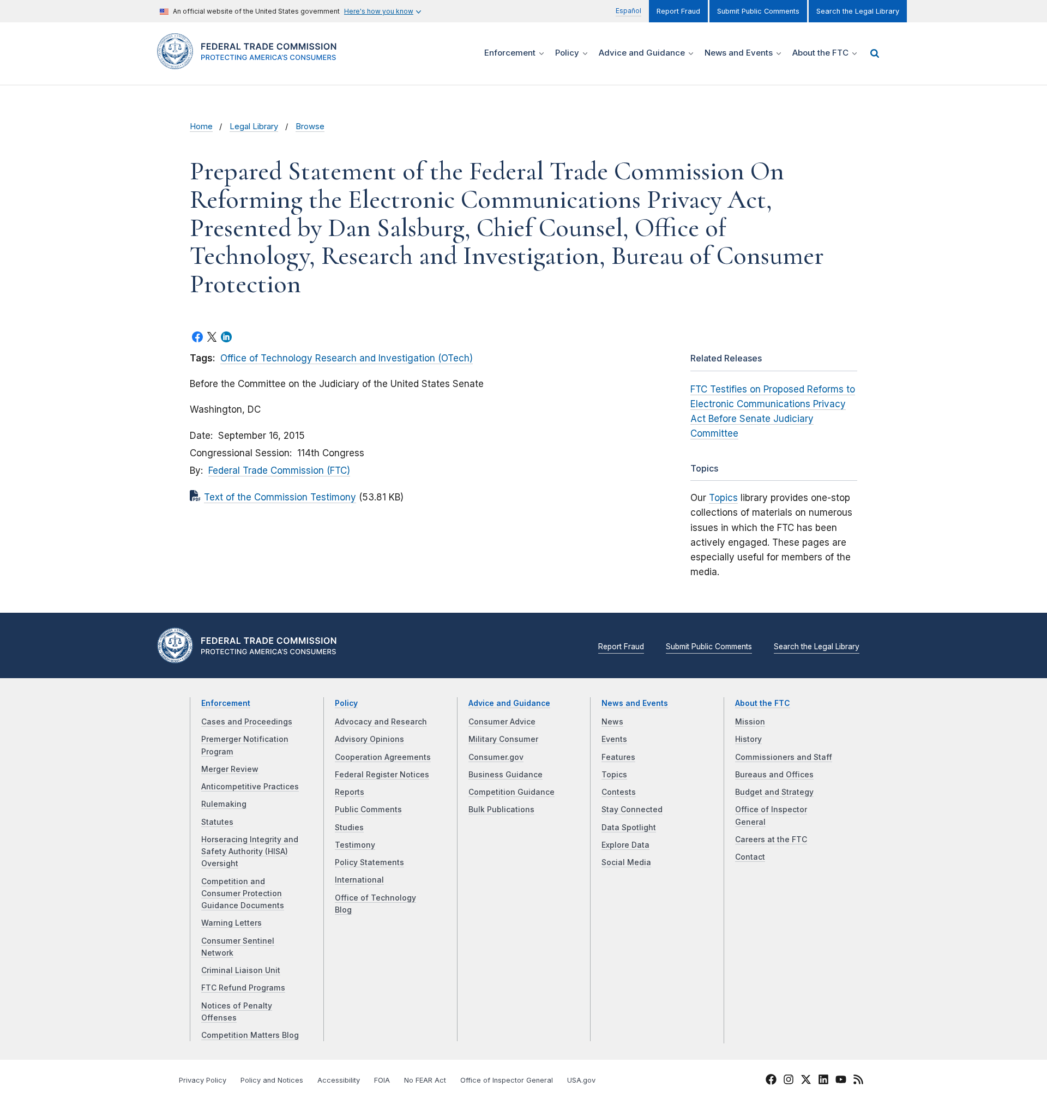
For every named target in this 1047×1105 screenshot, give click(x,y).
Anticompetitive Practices (250, 786)
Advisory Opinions (369, 739)
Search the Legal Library (857, 11)
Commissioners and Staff (783, 757)
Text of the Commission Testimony (280, 497)
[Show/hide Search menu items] (874, 53)
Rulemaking (223, 804)
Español (628, 11)
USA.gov (581, 1080)
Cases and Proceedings (246, 721)
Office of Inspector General (506, 1080)
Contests (618, 792)
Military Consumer (503, 739)
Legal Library (254, 126)
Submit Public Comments (758, 11)
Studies (349, 827)
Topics (723, 497)
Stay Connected (632, 809)
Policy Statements (369, 862)
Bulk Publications (501, 809)
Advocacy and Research (381, 721)
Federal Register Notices (382, 774)
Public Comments (368, 809)
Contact (750, 857)
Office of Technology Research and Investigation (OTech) (346, 358)
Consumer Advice (501, 721)
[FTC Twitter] (806, 1079)
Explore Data (625, 845)
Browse (310, 126)
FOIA (382, 1080)
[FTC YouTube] (840, 1081)
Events (614, 739)
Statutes (217, 822)
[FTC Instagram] (788, 1081)
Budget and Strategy (774, 792)
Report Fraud (678, 11)
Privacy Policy (202, 1080)
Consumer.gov (496, 757)
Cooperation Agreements (383, 757)
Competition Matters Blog (250, 1035)
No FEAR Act (425, 1080)
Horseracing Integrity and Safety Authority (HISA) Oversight (249, 851)
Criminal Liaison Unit (240, 970)
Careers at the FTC (771, 839)
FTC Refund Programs (243, 987)
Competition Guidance (511, 792)
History (748, 739)
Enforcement (225, 703)
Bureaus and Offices (774, 774)
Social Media (626, 862)
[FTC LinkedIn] (823, 1081)
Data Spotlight (628, 827)
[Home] (251, 63)
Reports (349, 792)
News (612, 721)
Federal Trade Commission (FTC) (279, 470)
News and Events (634, 703)
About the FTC (762, 703)
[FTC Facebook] (771, 1081)
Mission (750, 721)
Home (201, 126)
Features (618, 757)
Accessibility (338, 1080)
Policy (346, 703)
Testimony (355, 845)
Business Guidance (505, 774)
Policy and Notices (271, 1080)
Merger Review (229, 769)
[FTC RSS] (858, 1081)
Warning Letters (231, 923)
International (359, 879)
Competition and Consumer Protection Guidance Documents (242, 893)
